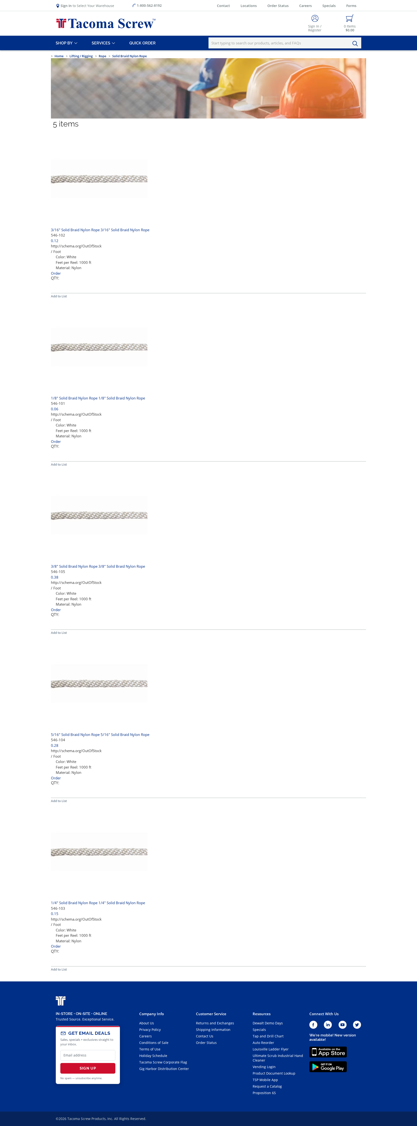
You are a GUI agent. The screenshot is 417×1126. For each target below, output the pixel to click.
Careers (305, 5)
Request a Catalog (267, 1086)
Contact (223, 5)
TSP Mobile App (265, 1079)
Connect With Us (324, 1014)
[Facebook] (313, 1025)
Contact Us (204, 1036)
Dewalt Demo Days (268, 1023)
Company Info (151, 1014)
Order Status (278, 5)
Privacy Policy (150, 1029)
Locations (249, 5)
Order (56, 273)
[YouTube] (343, 1025)
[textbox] (284, 43)
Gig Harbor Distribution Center (164, 1068)
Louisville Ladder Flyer (271, 1049)
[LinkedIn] (328, 1025)
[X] (357, 1025)
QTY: (55, 278)
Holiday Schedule (153, 1055)
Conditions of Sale (153, 1042)
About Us (146, 1023)
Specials (329, 5)
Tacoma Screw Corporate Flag (163, 1062)
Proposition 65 (264, 1093)
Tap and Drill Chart (268, 1036)
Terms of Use (149, 1049)
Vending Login (264, 1066)
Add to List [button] (59, 296)
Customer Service (211, 1014)
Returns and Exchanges (215, 1023)
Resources (262, 1014)
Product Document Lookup (274, 1073)
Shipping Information (213, 1029)
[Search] (356, 43)
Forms (351, 5)
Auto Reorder (263, 1042)
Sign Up (88, 1068)
